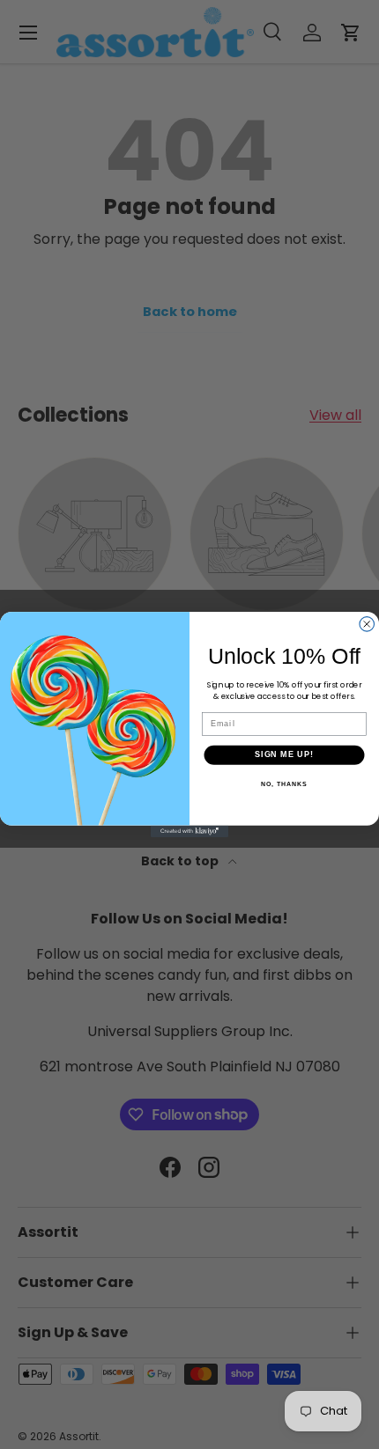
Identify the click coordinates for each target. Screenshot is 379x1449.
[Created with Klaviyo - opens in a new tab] (189, 831)
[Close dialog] (367, 624)
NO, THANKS (284, 784)
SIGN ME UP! (284, 755)
